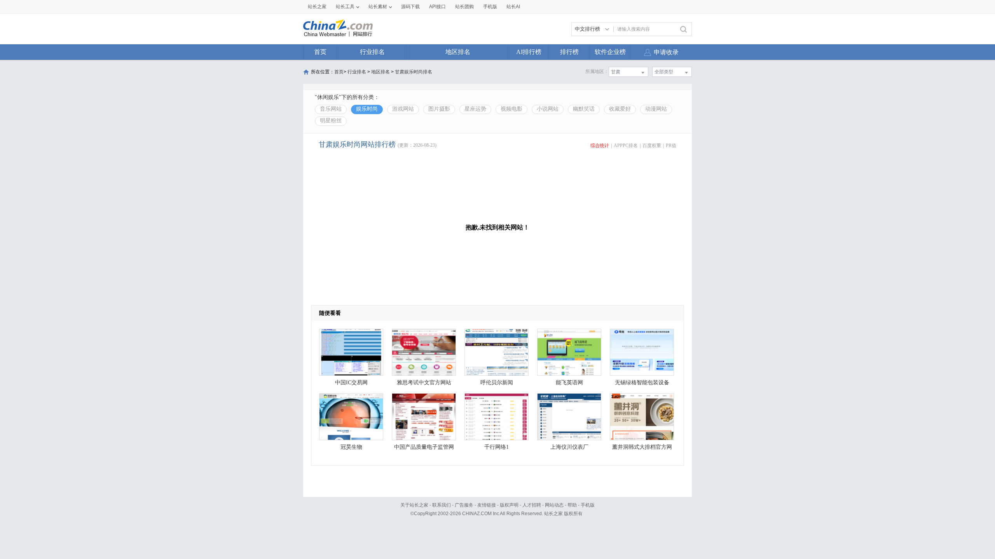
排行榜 (569, 52)
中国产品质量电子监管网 (424, 447)
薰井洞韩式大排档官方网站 (642, 449)
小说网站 (548, 109)
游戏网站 (403, 109)
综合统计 (599, 145)
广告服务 (464, 505)
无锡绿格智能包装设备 (642, 382)
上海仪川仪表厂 (569, 447)
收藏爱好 (620, 109)
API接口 (437, 6)
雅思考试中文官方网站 (424, 382)
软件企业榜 (610, 52)
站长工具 (345, 6)
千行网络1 (496, 447)
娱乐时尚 (367, 109)
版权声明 (509, 505)
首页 (320, 52)
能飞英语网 (569, 382)
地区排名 (457, 52)
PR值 (671, 145)
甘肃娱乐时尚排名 (413, 72)
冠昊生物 (351, 447)
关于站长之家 (414, 505)
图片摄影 (439, 109)
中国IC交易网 (351, 382)
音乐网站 (331, 109)
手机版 (588, 505)
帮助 (572, 505)
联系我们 (441, 505)
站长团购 (464, 6)
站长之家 (317, 6)
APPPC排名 (626, 145)
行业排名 (372, 52)
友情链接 (486, 505)
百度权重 (651, 145)
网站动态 (554, 505)
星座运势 (475, 109)
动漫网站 (656, 109)
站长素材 (377, 6)
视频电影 (511, 109)
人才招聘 (531, 505)
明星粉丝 (331, 120)
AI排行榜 (528, 52)
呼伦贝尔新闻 (496, 382)
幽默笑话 (584, 109)
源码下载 (410, 6)
